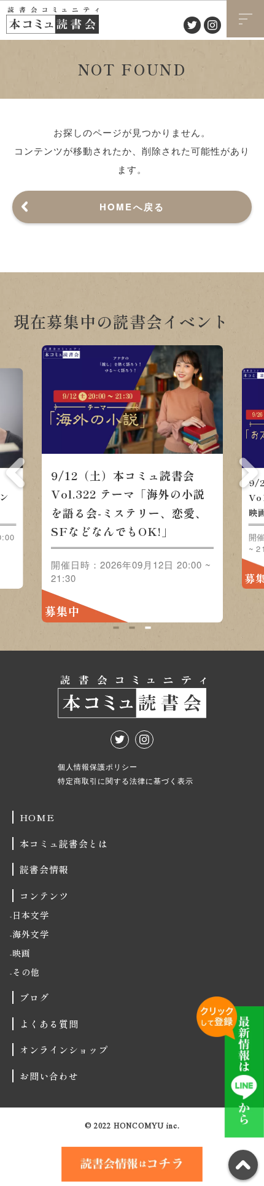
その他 (26, 972)
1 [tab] (115, 627)
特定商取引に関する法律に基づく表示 (125, 780)
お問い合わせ (49, 1075)
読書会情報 (44, 869)
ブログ (34, 997)
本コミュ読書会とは (64, 843)
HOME (37, 817)
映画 (21, 953)
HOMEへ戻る (132, 206)
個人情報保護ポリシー (98, 766)
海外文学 (30, 934)
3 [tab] (147, 627)
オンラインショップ (64, 1049)
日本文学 (30, 915)
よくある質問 (49, 1023)
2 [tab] (131, 627)
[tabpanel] (132, 483)
